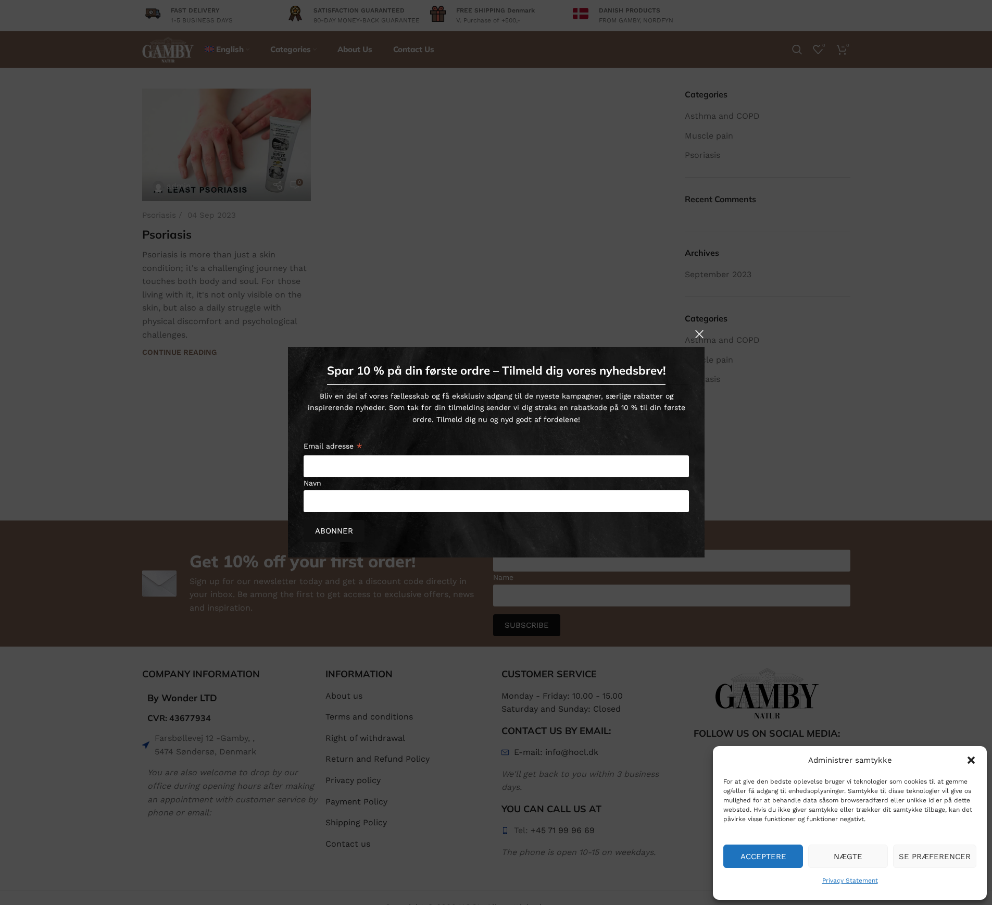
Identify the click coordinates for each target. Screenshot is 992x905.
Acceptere (763, 856)
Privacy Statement (850, 880)
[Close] (699, 334)
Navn (312, 483)
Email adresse (333, 447)
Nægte (848, 856)
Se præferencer (935, 856)
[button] (971, 760)
